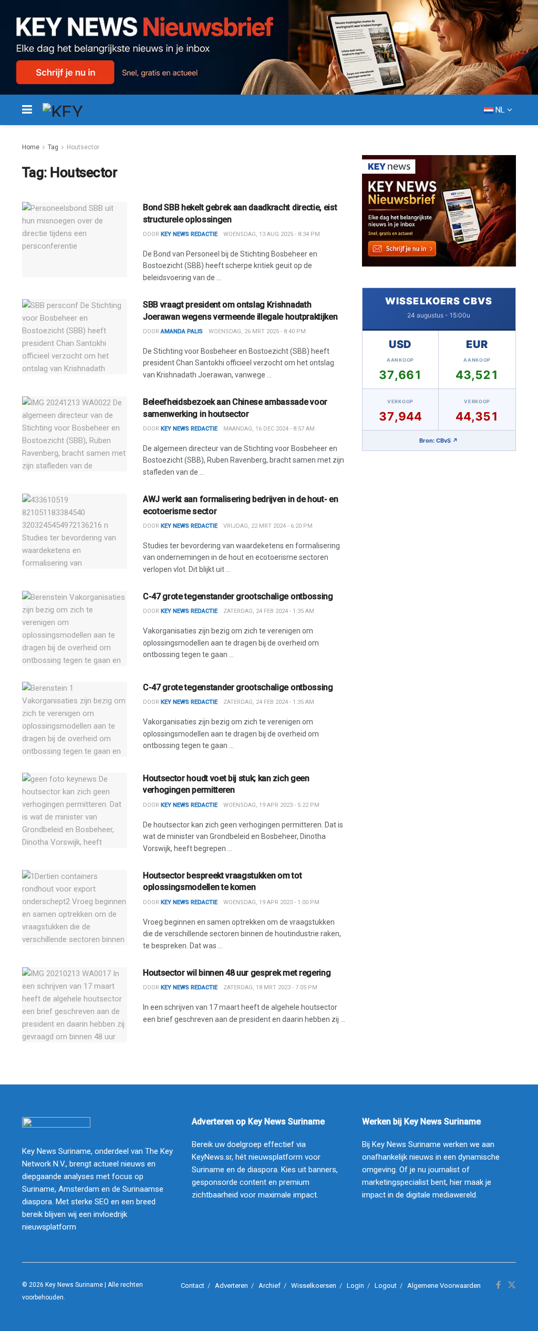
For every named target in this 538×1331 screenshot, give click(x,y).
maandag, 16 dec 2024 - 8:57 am (269, 428)
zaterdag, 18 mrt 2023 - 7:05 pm (270, 987)
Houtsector (83, 147)
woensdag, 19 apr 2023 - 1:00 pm (271, 902)
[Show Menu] (27, 110)
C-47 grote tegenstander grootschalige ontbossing (238, 596)
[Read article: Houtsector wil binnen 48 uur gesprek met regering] (74, 1004)
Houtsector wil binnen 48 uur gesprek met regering (236, 973)
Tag (53, 147)
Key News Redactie (189, 234)
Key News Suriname (74, 1284)
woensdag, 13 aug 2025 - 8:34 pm (271, 234)
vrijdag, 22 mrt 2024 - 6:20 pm (268, 526)
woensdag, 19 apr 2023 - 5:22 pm (271, 805)
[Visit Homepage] (82, 110)
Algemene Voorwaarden (444, 1285)
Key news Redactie (189, 805)
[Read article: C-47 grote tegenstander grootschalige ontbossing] (74, 628)
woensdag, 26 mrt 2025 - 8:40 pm (257, 331)
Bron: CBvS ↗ (438, 440)
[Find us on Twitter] (512, 1285)
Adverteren (231, 1285)
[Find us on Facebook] (498, 1285)
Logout (386, 1285)
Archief (269, 1285)
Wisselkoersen (313, 1285)
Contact (192, 1285)
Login (355, 1285)
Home (30, 147)
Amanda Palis (182, 331)
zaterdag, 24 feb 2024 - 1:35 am (268, 611)
